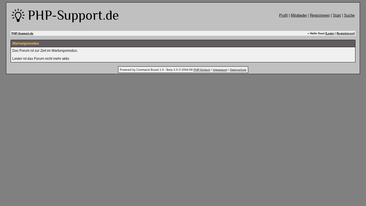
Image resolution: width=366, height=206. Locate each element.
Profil (283, 15)
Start (337, 15)
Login (330, 33)
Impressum (220, 69)
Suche (349, 15)
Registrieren (320, 15)
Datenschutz (238, 69)
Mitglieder (299, 15)
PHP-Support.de (22, 33)
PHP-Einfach (202, 69)
